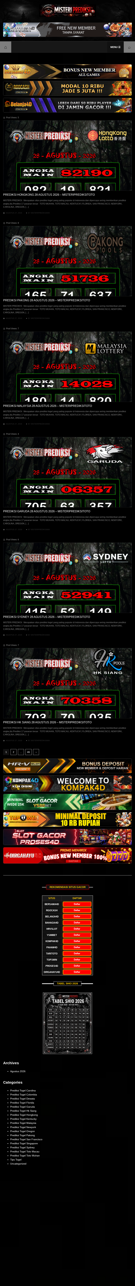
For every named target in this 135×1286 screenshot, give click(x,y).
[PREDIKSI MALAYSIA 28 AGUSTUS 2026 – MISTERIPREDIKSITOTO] (67, 367)
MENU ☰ (115, 47)
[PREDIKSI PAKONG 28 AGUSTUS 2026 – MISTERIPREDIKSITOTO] (67, 261)
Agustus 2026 (17, 1071)
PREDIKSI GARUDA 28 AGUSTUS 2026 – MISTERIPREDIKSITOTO (46, 511)
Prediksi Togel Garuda (22, 1106)
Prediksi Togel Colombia (23, 1094)
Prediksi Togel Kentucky (23, 1118)
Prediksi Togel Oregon (22, 1131)
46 (28, 752)
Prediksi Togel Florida (22, 1102)
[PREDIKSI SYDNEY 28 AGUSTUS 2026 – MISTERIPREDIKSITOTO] (67, 578)
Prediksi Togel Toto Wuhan (25, 1155)
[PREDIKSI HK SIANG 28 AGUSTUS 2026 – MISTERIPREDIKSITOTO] (67, 683)
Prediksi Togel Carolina (23, 1090)
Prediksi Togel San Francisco (26, 1139)
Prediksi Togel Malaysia (23, 1123)
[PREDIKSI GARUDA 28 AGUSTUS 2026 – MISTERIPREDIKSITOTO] (67, 472)
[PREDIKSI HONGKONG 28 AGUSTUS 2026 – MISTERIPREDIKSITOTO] (67, 155)
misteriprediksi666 (40, 213)
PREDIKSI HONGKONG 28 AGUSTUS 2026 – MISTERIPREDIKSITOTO (49, 194)
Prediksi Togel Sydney (22, 1147)
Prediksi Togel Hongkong (24, 1114)
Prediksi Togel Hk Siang (23, 1110)
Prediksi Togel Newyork (23, 1127)
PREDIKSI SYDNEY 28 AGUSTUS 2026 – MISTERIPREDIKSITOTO (46, 616)
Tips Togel (15, 1159)
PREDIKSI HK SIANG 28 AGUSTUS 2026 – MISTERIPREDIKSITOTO (47, 722)
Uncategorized (18, 1163)
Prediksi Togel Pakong (22, 1135)
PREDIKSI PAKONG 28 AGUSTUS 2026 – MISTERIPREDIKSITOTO (46, 300)
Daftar (77, 904)
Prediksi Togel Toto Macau (24, 1151)
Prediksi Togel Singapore (24, 1143)
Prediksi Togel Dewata (22, 1098)
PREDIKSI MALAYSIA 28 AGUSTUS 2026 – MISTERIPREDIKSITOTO (47, 405)
